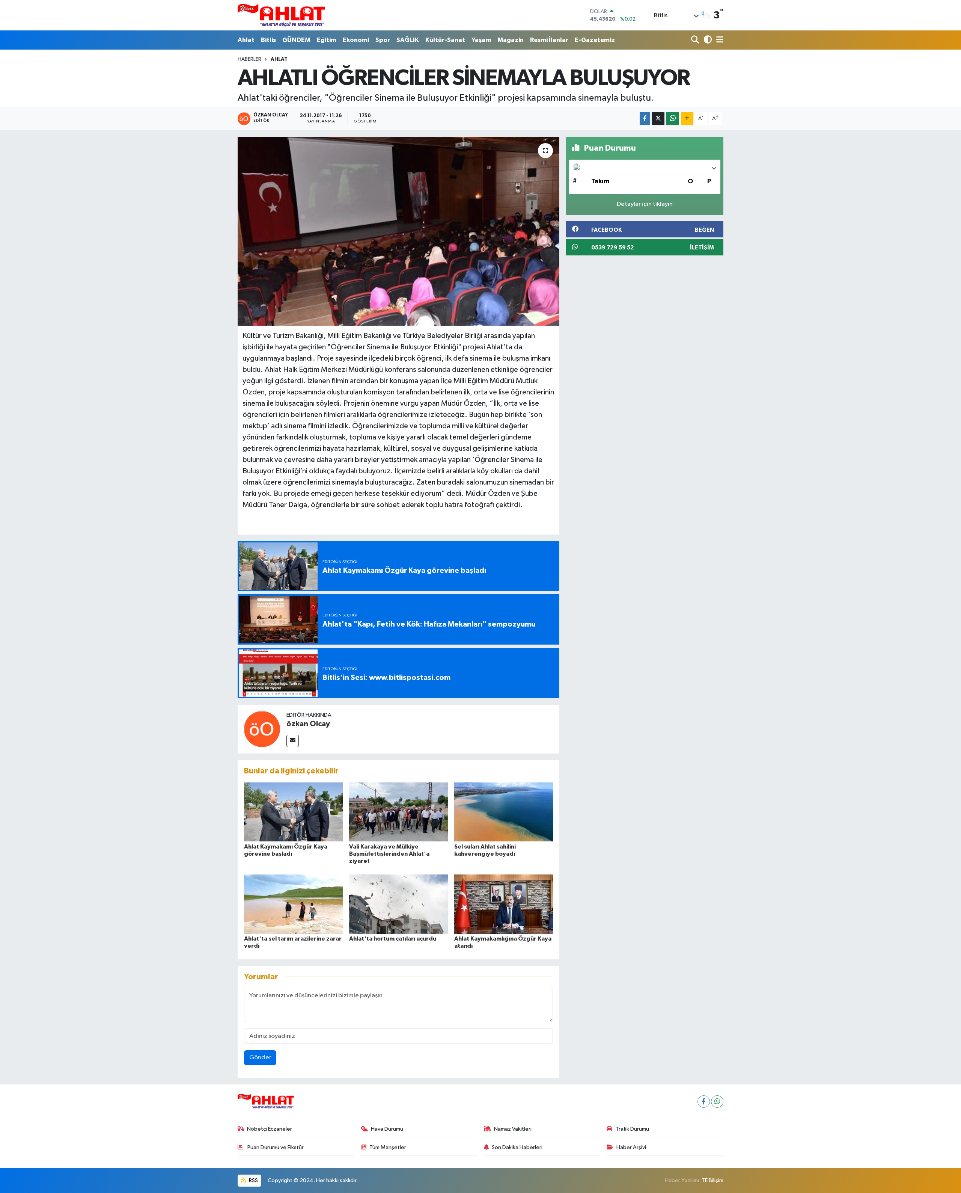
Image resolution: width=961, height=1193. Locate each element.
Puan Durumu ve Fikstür (275, 1147)
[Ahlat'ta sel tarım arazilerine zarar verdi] (293, 904)
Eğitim (326, 40)
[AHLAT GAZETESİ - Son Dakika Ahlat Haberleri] (281, 15)
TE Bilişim (712, 1180)
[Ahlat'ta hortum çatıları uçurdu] (398, 904)
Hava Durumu (387, 1129)
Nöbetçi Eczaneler (269, 1129)
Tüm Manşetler (387, 1147)
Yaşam (481, 40)
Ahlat (246, 40)
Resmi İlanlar (549, 40)
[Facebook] (703, 1101)
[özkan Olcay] (262, 729)
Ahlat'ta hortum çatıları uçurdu (392, 939)
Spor (382, 40)
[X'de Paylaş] (658, 118)
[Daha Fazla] (687, 118)
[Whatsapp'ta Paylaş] (672, 118)
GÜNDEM (296, 40)
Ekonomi (356, 40)
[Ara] (695, 40)
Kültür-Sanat (445, 40)
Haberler (249, 59)
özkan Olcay (308, 724)
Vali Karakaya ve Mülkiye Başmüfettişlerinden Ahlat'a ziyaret (389, 854)
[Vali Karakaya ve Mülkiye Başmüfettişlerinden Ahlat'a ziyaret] (398, 812)
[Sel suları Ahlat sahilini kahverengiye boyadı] (503, 812)
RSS (253, 1180)
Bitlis (268, 40)
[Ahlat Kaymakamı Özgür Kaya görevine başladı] (293, 812)
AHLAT (279, 59)
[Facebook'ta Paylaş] (645, 118)
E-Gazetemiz (595, 40)
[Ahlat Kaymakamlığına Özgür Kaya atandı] (503, 904)
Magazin (510, 40)
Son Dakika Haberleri (517, 1147)
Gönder (260, 1057)
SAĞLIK (407, 40)
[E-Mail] (292, 741)
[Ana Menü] (718, 40)
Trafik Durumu (632, 1129)
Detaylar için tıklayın (645, 204)
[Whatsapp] (717, 1101)
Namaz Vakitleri (513, 1129)
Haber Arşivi (631, 1147)
